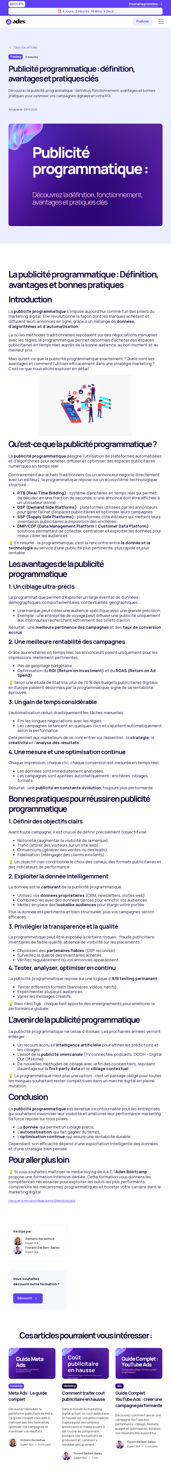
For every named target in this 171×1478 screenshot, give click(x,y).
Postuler (142, 21)
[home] (15, 22)
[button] (160, 21)
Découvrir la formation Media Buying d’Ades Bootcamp (41, 1201)
